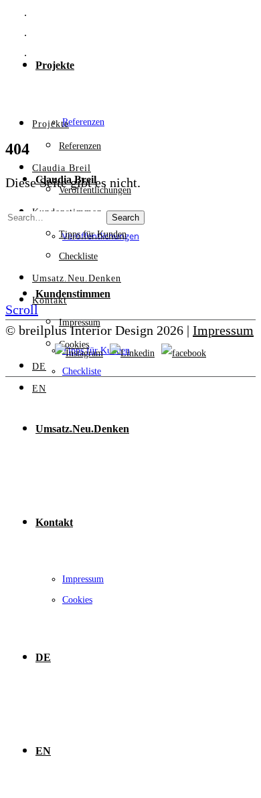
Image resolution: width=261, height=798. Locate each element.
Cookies (77, 600)
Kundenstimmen (72, 293)
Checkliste (81, 371)
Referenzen (83, 122)
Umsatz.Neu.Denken (82, 428)
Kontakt (54, 522)
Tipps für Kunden (92, 234)
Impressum (83, 579)
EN (43, 751)
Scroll (21, 309)
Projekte (54, 65)
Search (125, 218)
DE (43, 657)
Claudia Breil (61, 168)
